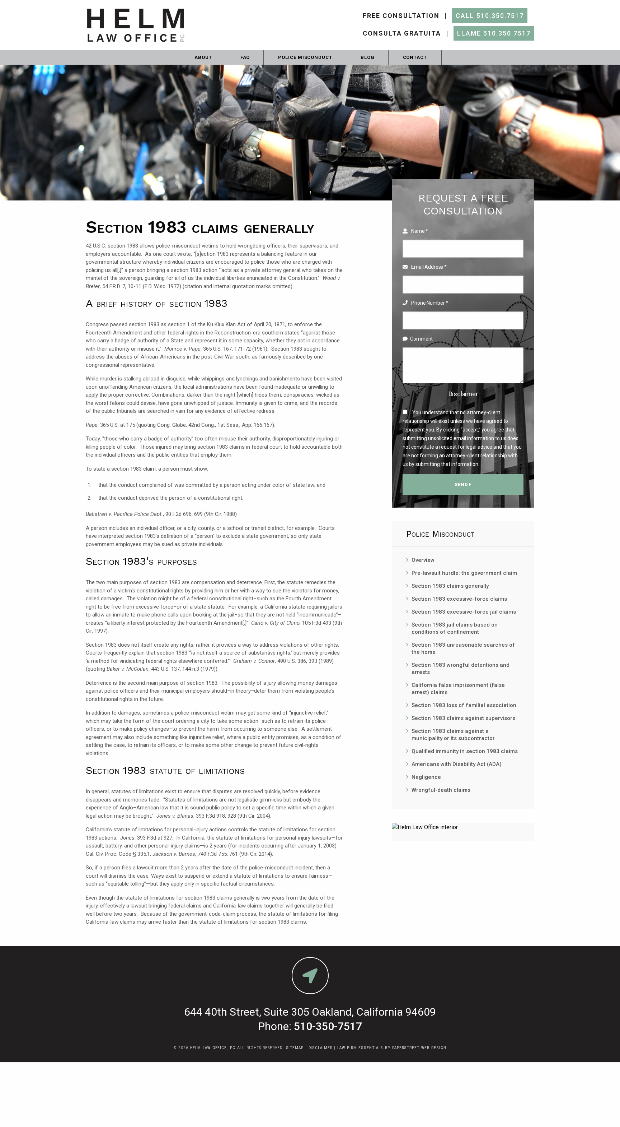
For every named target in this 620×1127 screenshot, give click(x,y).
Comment (421, 339)
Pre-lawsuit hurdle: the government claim (464, 573)
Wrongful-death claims (441, 790)
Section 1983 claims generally (450, 586)
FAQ (245, 57)
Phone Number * (429, 303)
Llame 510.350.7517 (494, 33)
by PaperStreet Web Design (415, 1048)
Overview (423, 560)
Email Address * (428, 267)
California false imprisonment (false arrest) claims (458, 689)
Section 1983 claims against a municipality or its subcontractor (453, 735)
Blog (368, 57)
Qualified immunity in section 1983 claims (465, 751)
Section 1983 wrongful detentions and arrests (460, 668)
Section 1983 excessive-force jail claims (464, 612)
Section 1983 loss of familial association (464, 705)
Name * (419, 231)
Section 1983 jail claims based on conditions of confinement (455, 628)
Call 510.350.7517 (490, 15)
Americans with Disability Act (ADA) (457, 764)
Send (462, 484)
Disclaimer (463, 394)
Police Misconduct (305, 57)
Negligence (426, 777)
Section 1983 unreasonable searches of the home (463, 648)
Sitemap (295, 1048)
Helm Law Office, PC (212, 1048)
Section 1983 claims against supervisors (463, 718)
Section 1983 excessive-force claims (459, 599)
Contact (415, 57)
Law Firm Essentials (360, 1048)
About (203, 57)
